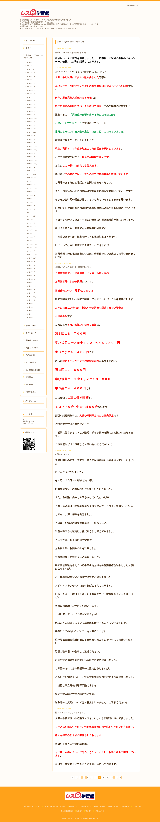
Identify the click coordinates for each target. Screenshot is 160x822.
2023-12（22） (32, 129)
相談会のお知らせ (63, 454)
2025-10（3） (31, 73)
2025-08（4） (31, 80)
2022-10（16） (32, 178)
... (116, 777)
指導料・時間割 (32, 340)
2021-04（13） (32, 241)
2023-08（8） (31, 143)
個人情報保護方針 (33, 370)
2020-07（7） (31, 272)
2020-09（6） (31, 265)
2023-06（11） (32, 150)
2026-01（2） (31, 62)
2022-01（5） (31, 209)
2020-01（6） (31, 290)
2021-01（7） (31, 251)
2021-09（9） (31, 223)
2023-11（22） (32, 132)
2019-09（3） (31, 304)
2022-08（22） (32, 185)
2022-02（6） (31, 206)
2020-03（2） (31, 283)
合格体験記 (30, 355)
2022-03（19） (32, 202)
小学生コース (31, 326)
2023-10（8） (31, 136)
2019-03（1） (31, 311)
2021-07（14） (32, 230)
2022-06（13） (32, 192)
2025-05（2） (31, 90)
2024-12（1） (31, 97)
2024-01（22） (32, 125)
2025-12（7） (31, 66)
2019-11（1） (31, 297)
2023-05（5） (31, 153)
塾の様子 (29, 385)
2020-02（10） (32, 286)
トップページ (31, 41)
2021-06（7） (31, 234)
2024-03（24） (32, 118)
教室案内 (29, 377)
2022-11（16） (32, 174)
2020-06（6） (31, 276)
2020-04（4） (31, 279)
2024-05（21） (32, 111)
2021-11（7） (31, 216)
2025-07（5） (31, 83)
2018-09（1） (31, 318)
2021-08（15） (32, 227)
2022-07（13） (32, 188)
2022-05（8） (31, 195)
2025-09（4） (31, 76)
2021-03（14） (32, 244)
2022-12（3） (31, 171)
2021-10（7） (31, 220)
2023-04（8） (31, 157)
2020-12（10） (32, 255)
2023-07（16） (32, 146)
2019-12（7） (31, 293)
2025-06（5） (31, 87)
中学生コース (31, 333)
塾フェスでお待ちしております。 (70, 712)
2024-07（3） (31, 104)
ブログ (28, 48)
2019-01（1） (31, 314)
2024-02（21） (32, 122)
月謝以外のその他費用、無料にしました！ (74, 267)
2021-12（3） (31, 213)
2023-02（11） (32, 164)
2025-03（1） (31, 94)
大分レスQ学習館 (74, 818)
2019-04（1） (31, 307)
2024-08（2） (31, 101)
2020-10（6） (31, 262)
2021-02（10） (32, 248)
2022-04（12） (32, 199)
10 (111, 777)
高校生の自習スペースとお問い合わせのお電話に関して (81, 72)
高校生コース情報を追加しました (70, 52)
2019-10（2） (31, 300)
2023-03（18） (32, 160)
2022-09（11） (32, 181)
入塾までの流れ (32, 348)
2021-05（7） (31, 237)
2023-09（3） (31, 139)
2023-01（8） (31, 167)
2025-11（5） (31, 69)
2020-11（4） (31, 258)
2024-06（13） (32, 108)
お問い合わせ (31, 392)
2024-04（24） (32, 115)
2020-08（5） (31, 269)
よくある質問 (31, 362)
